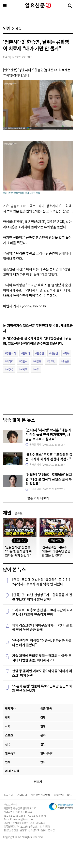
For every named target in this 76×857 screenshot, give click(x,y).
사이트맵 (59, 795)
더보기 (38, 781)
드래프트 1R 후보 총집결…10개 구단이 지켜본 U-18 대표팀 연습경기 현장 (42, 612)
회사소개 (9, 795)
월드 (43, 744)
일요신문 (38, 6)
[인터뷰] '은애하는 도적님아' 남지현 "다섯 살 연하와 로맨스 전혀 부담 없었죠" (49, 479)
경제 (43, 717)
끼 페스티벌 (12, 771)
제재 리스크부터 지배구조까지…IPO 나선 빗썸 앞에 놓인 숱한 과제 (42, 627)
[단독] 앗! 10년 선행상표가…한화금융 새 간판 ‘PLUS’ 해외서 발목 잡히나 (42, 596)
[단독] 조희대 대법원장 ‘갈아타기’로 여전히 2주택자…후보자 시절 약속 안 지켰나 (42, 581)
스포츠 (9, 735)
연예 (6, 28)
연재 (7, 762)
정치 (7, 717)
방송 (18, 28)
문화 (43, 735)
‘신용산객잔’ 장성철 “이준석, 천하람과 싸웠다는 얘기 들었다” (42, 642)
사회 (7, 726)
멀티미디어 (47, 753)
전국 (7, 744)
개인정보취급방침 (40, 795)
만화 (43, 762)
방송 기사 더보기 (38, 498)
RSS (69, 795)
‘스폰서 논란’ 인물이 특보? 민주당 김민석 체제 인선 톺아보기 (42, 688)
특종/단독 (46, 708)
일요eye (10, 753)
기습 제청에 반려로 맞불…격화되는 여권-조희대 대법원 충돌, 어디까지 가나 (42, 657)
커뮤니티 (22, 795)
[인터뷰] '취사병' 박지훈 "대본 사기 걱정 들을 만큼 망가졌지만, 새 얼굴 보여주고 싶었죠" (49, 434)
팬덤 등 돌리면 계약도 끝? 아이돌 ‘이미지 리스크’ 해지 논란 (42, 673)
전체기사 (10, 708)
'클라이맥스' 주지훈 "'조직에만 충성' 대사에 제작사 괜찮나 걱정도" (49, 456)
